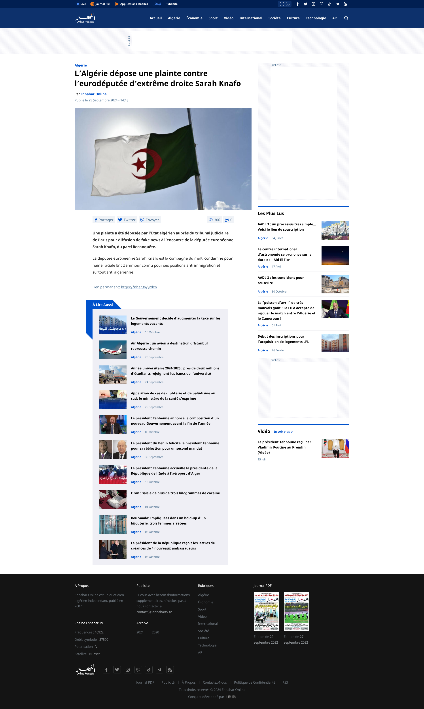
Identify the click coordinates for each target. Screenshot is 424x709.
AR (334, 18)
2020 (155, 632)
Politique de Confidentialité (254, 682)
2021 (140, 632)
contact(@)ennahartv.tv (154, 612)
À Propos (189, 682)
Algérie (174, 18)
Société (275, 18)
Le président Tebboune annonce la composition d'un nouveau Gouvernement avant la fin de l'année (175, 421)
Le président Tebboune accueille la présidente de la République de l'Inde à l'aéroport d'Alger (174, 470)
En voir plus (281, 431)
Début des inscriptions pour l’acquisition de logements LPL (283, 339)
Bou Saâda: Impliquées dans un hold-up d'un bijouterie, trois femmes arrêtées (168, 520)
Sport (213, 18)
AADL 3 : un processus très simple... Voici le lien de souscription (287, 227)
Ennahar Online (94, 94)
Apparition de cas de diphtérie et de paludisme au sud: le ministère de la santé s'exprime (173, 396)
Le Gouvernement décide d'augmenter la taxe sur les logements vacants (175, 321)
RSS (285, 682)
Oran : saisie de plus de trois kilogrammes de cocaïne (175, 493)
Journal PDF (145, 682)
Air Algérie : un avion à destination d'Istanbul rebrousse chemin (169, 346)
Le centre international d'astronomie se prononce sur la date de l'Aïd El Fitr (285, 254)
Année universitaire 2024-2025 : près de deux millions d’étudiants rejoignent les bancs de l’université (175, 371)
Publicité (167, 682)
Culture (293, 18)
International (251, 18)
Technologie (316, 18)
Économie (194, 18)
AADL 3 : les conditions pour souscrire (281, 280)
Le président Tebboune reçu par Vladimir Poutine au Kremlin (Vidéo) (284, 447)
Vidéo (228, 18)
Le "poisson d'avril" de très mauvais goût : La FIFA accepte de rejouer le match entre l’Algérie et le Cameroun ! (287, 310)
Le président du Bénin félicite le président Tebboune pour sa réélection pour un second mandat (175, 445)
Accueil (156, 18)
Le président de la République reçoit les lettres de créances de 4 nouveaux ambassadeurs (173, 545)
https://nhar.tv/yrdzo (139, 287)
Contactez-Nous (215, 682)
